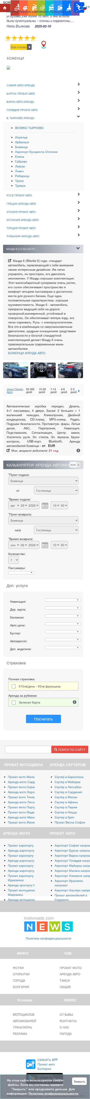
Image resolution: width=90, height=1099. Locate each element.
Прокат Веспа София (70, 822)
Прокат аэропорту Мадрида (28, 855)
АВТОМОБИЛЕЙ (24, 1021)
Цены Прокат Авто (15, 390)
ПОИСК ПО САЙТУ (71, 749)
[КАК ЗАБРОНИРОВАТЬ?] (78, 451)
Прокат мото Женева (23, 822)
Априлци (21, 137)
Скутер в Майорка (67, 782)
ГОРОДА (19, 980)
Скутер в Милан (66, 797)
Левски (20, 166)
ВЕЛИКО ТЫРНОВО (29, 127)
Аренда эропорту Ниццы (25, 885)
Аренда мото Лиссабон (24, 802)
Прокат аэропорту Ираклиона (21, 877)
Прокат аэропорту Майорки (27, 845)
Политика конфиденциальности (48, 938)
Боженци (21, 147)
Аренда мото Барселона (25, 792)
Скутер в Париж (66, 807)
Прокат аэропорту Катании (27, 865)
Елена (19, 156)
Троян (19, 180)
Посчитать (43, 719)
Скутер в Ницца (66, 812)
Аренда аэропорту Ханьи (26, 870)
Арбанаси (22, 142)
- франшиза (40, 686)
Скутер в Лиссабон (68, 787)
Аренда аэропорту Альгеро (27, 860)
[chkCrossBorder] (74, 702)
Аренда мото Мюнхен (23, 817)
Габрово (21, 161)
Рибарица (22, 176)
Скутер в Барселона (69, 776)
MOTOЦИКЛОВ (23, 1014)
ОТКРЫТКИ (21, 974)
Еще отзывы (18, 47)
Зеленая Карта (29, 702)
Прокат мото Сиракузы (24, 787)
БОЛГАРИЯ (21, 987)
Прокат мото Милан (22, 776)
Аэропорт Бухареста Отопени (36, 151)
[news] (48, 923)
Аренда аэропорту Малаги (27, 850)
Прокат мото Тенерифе (25, 797)
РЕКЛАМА (20, 1033)
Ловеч (19, 171)
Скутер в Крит (64, 817)
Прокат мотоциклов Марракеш (22, 892)
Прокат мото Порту (21, 807)
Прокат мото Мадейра (24, 812)
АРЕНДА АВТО (26, 353)
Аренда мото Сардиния (25, 782)
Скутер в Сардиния (68, 792)
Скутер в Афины (66, 802)
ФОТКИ (18, 967)
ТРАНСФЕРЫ (22, 1027)
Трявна (20, 185)
